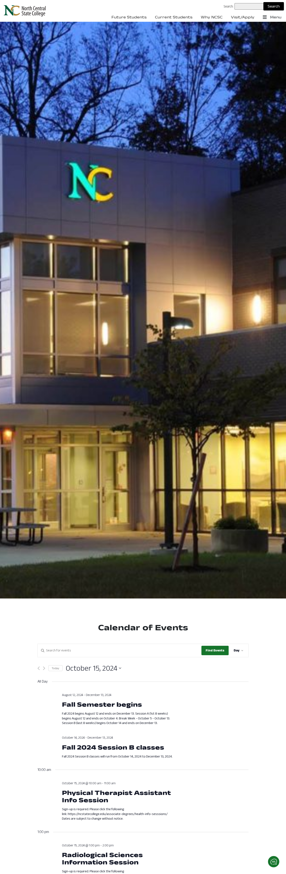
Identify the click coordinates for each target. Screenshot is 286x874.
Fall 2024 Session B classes (113, 747)
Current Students (173, 17)
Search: (228, 6)
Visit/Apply (242, 17)
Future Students (129, 17)
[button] (274, 862)
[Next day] (44, 668)
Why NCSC (212, 17)
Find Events (215, 650)
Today (55, 668)
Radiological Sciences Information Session (102, 858)
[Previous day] (38, 668)
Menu (275, 17)
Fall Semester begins (102, 704)
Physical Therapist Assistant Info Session (116, 796)
